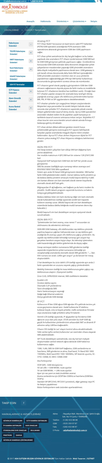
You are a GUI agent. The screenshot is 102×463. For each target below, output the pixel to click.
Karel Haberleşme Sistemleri (16, 69)
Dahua (19, 435)
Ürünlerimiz (62, 21)
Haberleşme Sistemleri (14, 44)
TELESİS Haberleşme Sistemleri (17, 52)
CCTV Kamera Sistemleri (14, 91)
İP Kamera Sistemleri (12, 425)
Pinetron (7, 435)
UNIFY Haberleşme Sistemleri (17, 61)
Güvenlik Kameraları (12, 421)
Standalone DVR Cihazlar (14, 430)
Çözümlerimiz (78, 21)
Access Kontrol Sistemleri (14, 108)
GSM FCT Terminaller (36, 30)
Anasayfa (30, 21)
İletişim (94, 21)
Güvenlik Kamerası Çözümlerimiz (18, 440)
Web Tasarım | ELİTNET (83, 458)
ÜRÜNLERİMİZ (11, 30)
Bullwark (35, 430)
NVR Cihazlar (31, 425)
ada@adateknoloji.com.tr (75, 430)
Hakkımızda (46, 21)
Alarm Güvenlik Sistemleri (15, 99)
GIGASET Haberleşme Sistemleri (17, 77)
